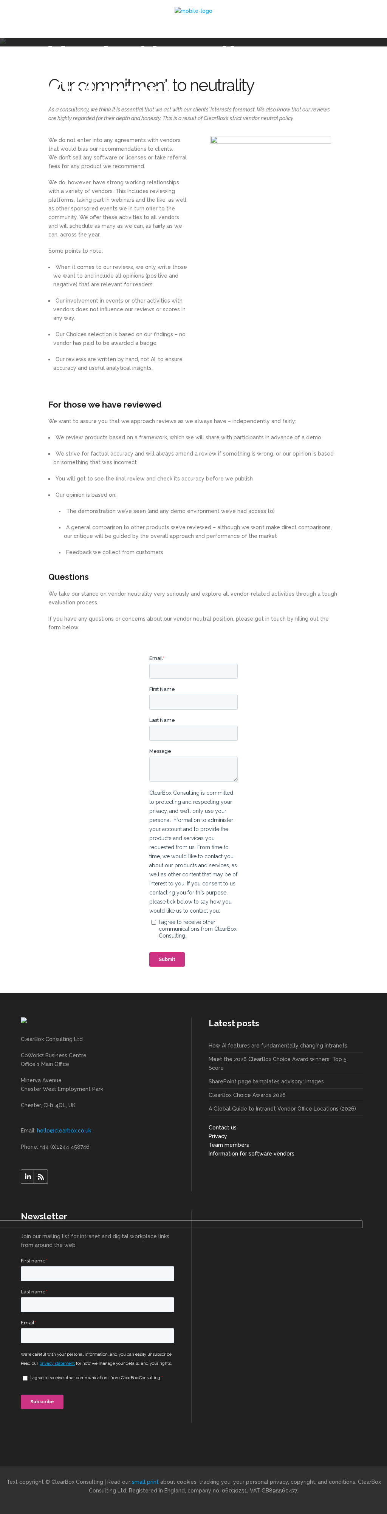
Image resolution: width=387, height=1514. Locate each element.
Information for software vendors (251, 1154)
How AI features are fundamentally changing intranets (278, 1046)
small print (145, 1482)
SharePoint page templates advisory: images (266, 1081)
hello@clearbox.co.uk (64, 1131)
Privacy (218, 1136)
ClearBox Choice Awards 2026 (247, 1095)
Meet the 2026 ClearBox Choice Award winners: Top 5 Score (278, 1063)
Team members (229, 1145)
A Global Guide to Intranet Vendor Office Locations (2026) (282, 1109)
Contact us (223, 1128)
